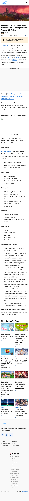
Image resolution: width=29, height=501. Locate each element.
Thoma (14, 60)
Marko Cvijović (19, 342)
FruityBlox (14, 483)
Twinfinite (14, 458)
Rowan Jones (4, 338)
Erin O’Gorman (19, 415)
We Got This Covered (14, 469)
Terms (13, 443)
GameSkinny (15, 475)
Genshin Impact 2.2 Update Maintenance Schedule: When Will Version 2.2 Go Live (12, 96)
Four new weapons (6, 151)
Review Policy (4, 445)
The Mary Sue (14, 479)
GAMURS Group (25, 491)
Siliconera (14, 467)
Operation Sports (14, 477)
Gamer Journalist (14, 473)
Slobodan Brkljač (5, 367)
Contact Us (14, 441)
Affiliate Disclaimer (5, 443)
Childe (17, 57)
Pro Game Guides (14, 456)
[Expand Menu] (23, 2)
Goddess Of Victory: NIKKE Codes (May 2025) (21, 411)
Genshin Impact (6, 45)
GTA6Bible (14, 487)
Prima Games (14, 465)
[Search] (17, 2)
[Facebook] (6, 435)
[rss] (2, 435)
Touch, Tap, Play (14, 481)
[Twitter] (11, 435)
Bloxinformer (14, 485)
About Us (3, 441)
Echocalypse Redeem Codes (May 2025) (20, 384)
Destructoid (14, 471)
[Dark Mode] (20, 2)
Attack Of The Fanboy (14, 463)
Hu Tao (10, 57)
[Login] (26, 2)
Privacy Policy (15, 445)
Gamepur (14, 460)
